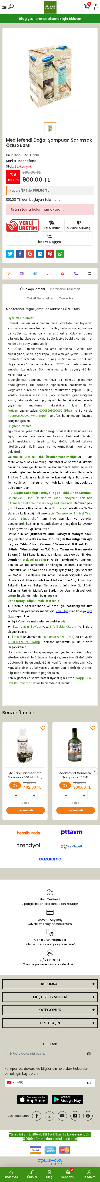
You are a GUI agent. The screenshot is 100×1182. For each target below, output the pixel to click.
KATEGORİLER (50, 1009)
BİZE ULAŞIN (50, 1022)
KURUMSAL (50, 983)
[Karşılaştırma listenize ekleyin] (50, 274)
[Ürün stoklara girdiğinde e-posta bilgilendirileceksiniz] (63, 274)
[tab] (32, 289)
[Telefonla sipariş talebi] (77, 274)
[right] (95, 771)
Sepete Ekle (25, 810)
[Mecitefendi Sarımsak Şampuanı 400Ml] (75, 746)
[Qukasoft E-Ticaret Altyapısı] (50, 1162)
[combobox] (10, 1083)
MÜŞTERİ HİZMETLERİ (50, 997)
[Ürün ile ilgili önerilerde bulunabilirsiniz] (91, 274)
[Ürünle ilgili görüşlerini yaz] (36, 274)
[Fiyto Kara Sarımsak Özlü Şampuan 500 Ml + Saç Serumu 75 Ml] (25, 746)
